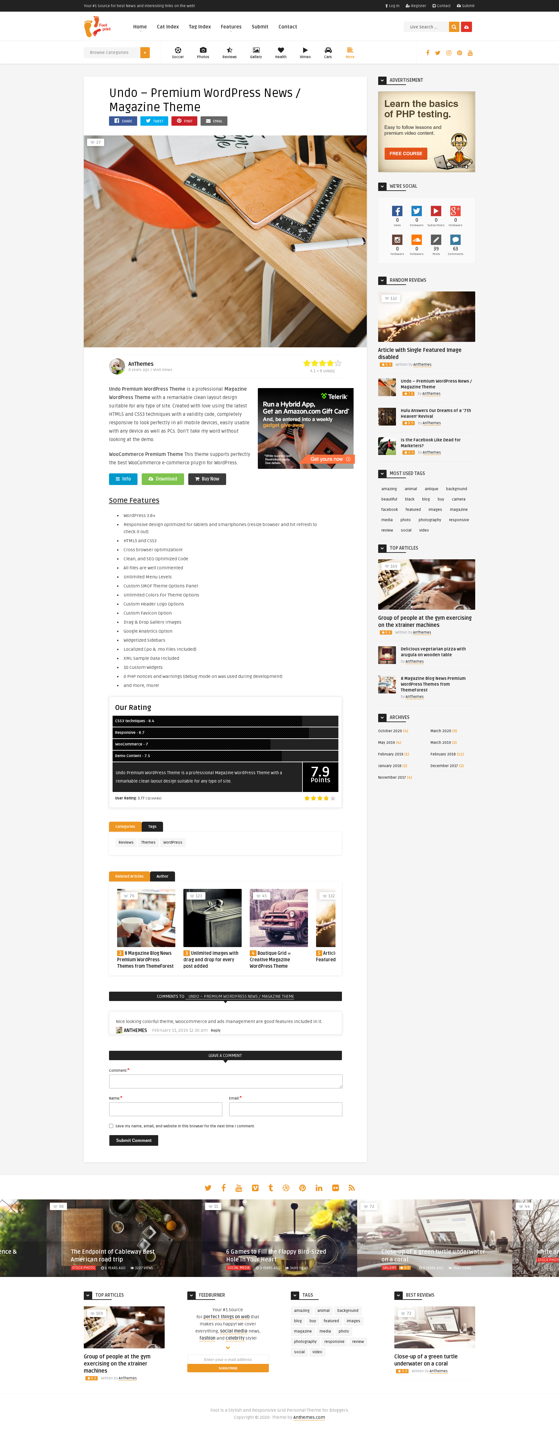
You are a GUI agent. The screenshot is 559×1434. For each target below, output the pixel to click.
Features (231, 27)
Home (140, 27)
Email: (235, 1098)
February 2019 (390, 754)
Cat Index (168, 27)
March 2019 (441, 742)
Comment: (119, 1070)
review (387, 530)
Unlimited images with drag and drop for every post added (210, 960)
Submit (468, 6)
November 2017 (392, 777)
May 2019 (386, 742)
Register (418, 6)
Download (166, 479)
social (406, 530)
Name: (115, 1098)
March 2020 (441, 731)
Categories (125, 826)
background (456, 489)
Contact (443, 6)
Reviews (230, 57)
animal (411, 489)
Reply (216, 1030)
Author (163, 876)
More (350, 57)
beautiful (389, 499)
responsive (459, 520)
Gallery (256, 57)
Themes (148, 842)
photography (430, 520)
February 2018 (443, 754)
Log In (394, 6)
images (435, 509)
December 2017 (444, 766)
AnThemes (141, 364)
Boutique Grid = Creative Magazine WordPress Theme (270, 960)
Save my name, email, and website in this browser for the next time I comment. (185, 1126)
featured (413, 509)
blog (426, 499)
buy (441, 499)
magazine (459, 509)
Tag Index (200, 27)
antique (431, 489)
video (424, 530)
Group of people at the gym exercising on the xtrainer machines (117, 1364)
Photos (203, 57)
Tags (152, 826)
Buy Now (210, 479)
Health (281, 57)
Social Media (83, 1268)
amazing (389, 489)
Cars (328, 57)
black (409, 499)
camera (459, 499)
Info (126, 479)
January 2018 (389, 766)
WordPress (172, 842)
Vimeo (305, 57)
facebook (389, 509)
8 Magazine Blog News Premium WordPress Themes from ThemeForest (145, 960)
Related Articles (129, 876)
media (387, 520)
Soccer (178, 57)
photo (405, 520)
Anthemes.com (309, 1417)
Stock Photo (394, 1260)
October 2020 (390, 731)
